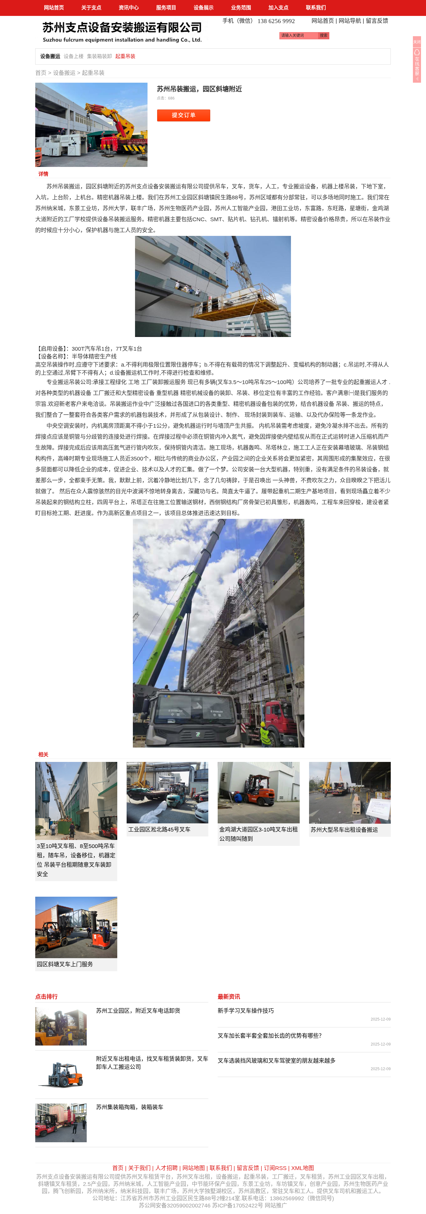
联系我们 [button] (316, 7)
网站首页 (54, 7)
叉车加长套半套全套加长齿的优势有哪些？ (271, 1036)
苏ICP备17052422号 (237, 1205)
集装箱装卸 (99, 56)
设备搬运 (50, 56)
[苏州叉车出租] (121, 29)
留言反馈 (377, 21)
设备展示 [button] (204, 7)
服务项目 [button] (166, 7)
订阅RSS (275, 1168)
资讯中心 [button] (129, 7)
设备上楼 (74, 56)
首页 (40, 73)
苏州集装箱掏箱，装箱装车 (129, 1107)
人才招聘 (166, 1168)
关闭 (417, 42)
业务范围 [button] (241, 7)
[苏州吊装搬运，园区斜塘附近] (91, 124)
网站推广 (276, 1205)
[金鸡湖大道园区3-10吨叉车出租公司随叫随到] (259, 792)
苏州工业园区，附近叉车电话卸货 (138, 1011)
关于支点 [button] (91, 7)
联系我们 (221, 1168)
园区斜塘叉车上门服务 (65, 964)
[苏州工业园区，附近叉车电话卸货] (61, 1026)
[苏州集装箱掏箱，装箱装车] (61, 1122)
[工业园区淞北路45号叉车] (168, 792)
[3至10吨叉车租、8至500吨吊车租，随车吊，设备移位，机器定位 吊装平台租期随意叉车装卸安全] (76, 801)
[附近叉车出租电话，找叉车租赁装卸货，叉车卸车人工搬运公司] (61, 1074)
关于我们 (139, 1168)
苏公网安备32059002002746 (175, 1205)
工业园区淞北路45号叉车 (159, 829)
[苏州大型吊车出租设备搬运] (350, 792)
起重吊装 (125, 56)
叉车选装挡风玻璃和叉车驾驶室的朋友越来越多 (277, 1061)
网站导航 (350, 21)
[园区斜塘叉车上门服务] (76, 927)
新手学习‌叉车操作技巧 (246, 1011)
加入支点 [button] (278, 7)
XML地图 (302, 1168)
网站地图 (193, 1168)
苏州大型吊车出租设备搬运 (344, 830)
